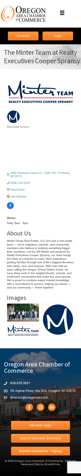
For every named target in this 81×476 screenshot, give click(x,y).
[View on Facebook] (10, 208)
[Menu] (62, 13)
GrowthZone (52, 464)
